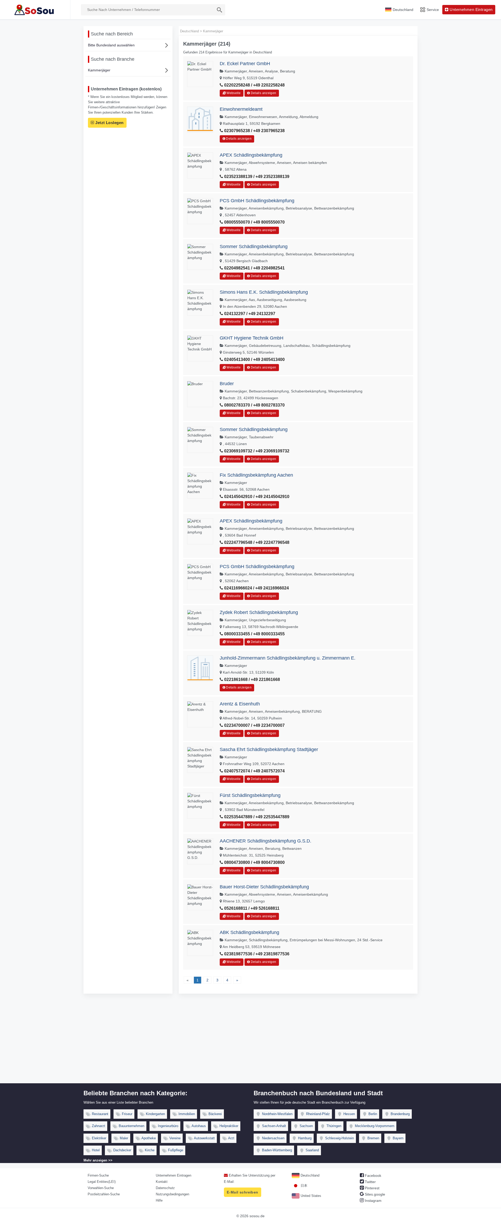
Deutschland (309, 1175)
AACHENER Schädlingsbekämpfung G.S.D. (265, 841)
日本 (303, 1186)
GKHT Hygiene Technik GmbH (251, 338)
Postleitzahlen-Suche (104, 1194)
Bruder (227, 383)
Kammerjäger (99, 70)
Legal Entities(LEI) (102, 1182)
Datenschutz (165, 1188)
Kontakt (162, 1182)
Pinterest (371, 1188)
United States (310, 1196)
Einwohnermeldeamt (241, 109)
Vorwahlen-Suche (101, 1188)
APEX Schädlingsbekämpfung (251, 155)
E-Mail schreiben (242, 1192)
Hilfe (159, 1200)
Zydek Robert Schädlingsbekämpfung (259, 612)
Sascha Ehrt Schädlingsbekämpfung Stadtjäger (269, 749)
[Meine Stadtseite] (35, 9)
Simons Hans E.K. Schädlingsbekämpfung (264, 292)
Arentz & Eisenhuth (240, 703)
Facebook (372, 1175)
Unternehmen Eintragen (173, 1175)
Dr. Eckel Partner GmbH (245, 63)
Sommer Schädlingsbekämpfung (254, 246)
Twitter (370, 1182)
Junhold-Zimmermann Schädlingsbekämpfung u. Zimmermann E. (287, 658)
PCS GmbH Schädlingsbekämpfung (257, 200)
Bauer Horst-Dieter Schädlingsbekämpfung (264, 886)
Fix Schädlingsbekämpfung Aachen (256, 475)
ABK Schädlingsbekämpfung (249, 932)
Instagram (372, 1200)
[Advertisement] (250, 1044)
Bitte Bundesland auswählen (111, 45)
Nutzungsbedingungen (172, 1194)
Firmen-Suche (98, 1175)
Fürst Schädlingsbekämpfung (250, 795)
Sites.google (374, 1194)
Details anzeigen (263, 93)
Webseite (233, 93)
